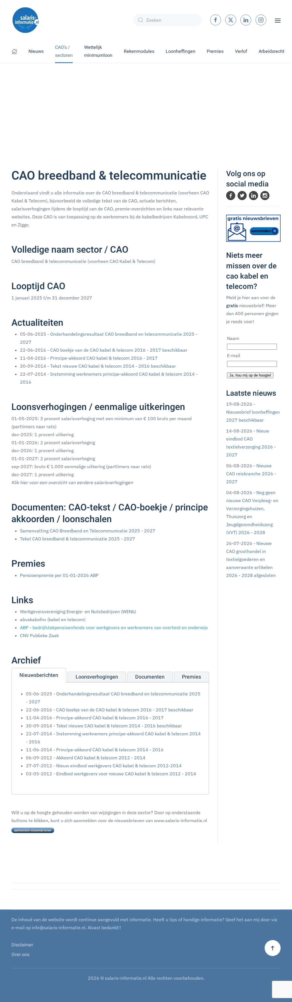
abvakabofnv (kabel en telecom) (53, 619)
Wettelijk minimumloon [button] (98, 51)
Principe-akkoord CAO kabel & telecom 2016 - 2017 (104, 358)
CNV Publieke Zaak (39, 635)
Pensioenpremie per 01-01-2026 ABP (59, 575)
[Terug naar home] (25, 20)
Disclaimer (22, 944)
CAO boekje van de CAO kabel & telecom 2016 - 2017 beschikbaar (118, 350)
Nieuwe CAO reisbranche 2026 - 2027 (251, 473)
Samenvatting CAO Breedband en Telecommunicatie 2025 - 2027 (87, 531)
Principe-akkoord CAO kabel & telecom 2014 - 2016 (110, 749)
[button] (278, 20)
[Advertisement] (146, 106)
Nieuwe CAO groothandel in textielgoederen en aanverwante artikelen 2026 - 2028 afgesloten (251, 559)
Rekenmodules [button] (139, 51)
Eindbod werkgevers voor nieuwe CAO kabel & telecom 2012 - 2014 (126, 773)
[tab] (38, 675)
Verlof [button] (241, 51)
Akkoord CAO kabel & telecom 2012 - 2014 (100, 757)
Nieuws (36, 51)
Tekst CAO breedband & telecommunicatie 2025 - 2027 (77, 539)
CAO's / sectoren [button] (64, 51)
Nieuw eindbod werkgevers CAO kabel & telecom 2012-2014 (119, 765)
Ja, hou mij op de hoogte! (250, 375)
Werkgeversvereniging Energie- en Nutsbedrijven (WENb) (78, 611)
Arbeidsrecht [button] (271, 51)
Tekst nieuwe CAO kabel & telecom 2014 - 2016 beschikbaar (113, 366)
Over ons (20, 954)
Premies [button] (215, 51)
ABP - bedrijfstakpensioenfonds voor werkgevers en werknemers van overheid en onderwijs (114, 627)
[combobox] (167, 20)
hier (24, 482)
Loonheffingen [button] (180, 51)
